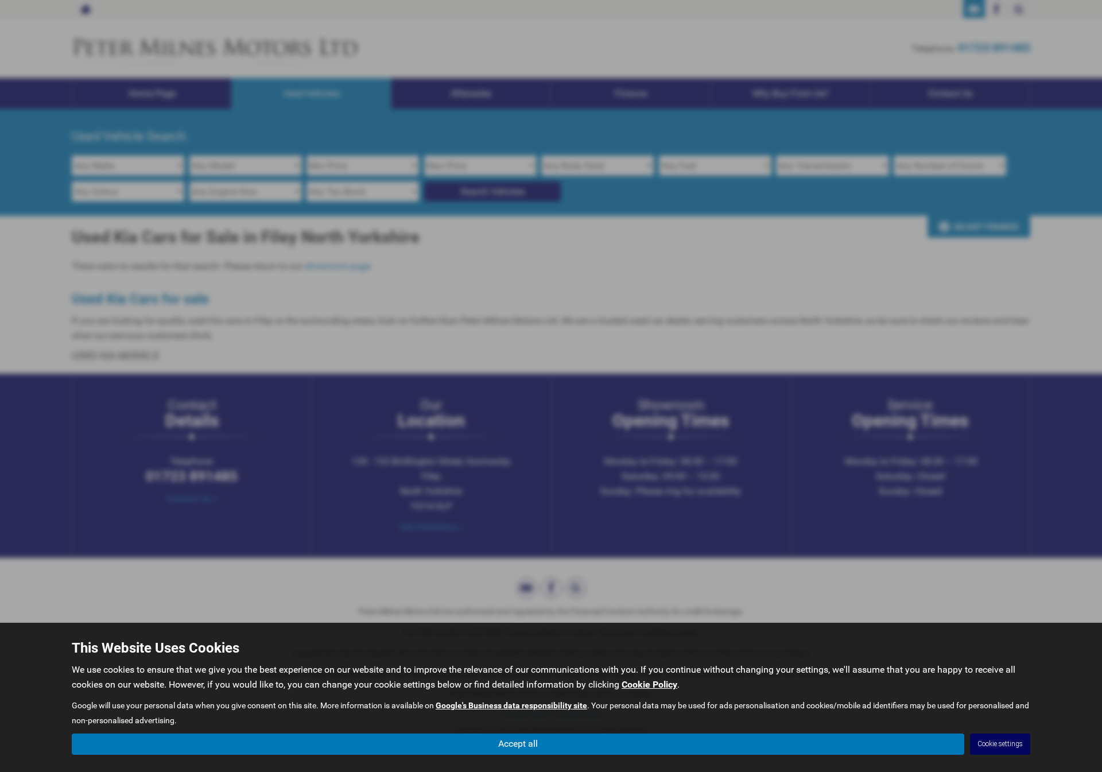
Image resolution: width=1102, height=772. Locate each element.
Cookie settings (1000, 744)
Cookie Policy (649, 684)
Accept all (518, 743)
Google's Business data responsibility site (511, 705)
